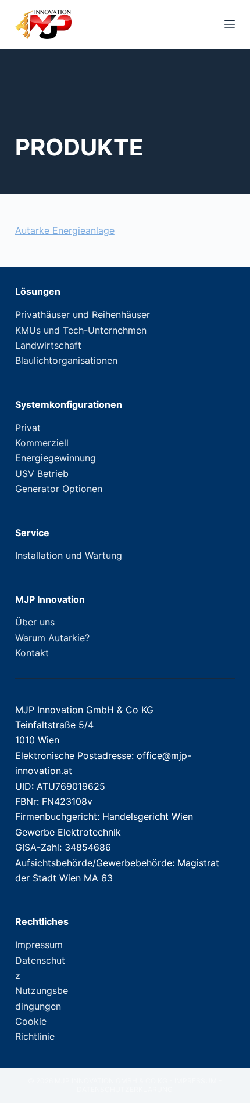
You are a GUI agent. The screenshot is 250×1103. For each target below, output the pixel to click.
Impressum (39, 944)
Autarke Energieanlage (65, 230)
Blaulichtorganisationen (66, 360)
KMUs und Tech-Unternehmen (81, 330)
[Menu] (229, 24)
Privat (28, 427)
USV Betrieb (42, 473)
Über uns (35, 622)
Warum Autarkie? (52, 637)
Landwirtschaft (48, 345)
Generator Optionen (58, 488)
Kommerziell (42, 443)
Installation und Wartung (68, 555)
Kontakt (32, 653)
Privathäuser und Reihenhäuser (82, 314)
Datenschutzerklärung (125, 1089)
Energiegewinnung (55, 458)
